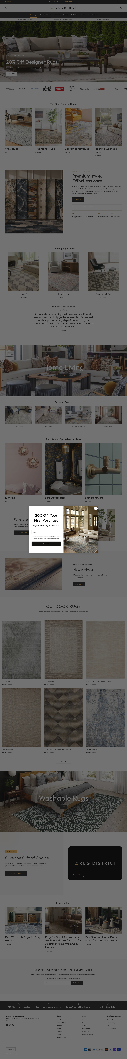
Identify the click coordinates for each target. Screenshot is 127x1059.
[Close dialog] (95, 508)
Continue (46, 544)
